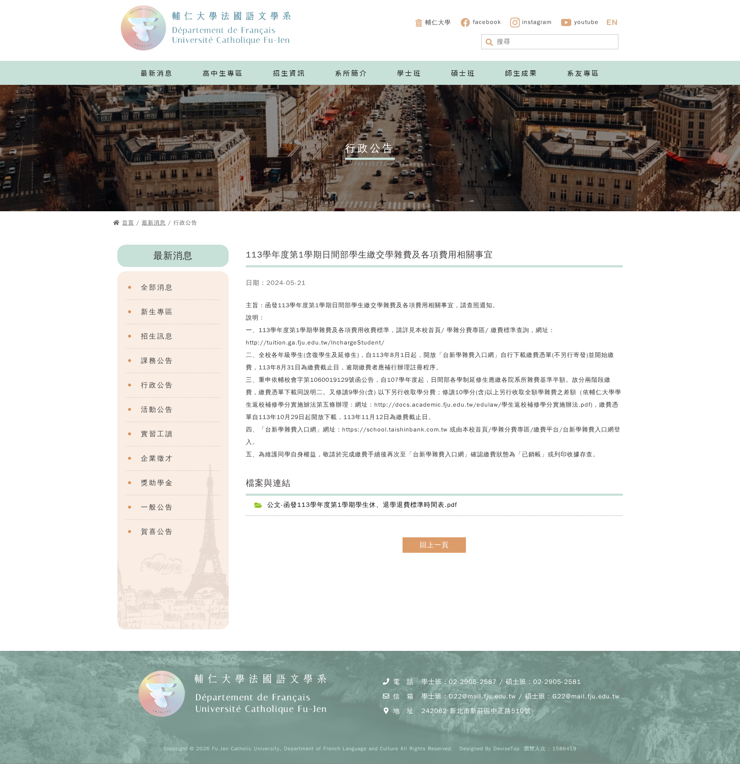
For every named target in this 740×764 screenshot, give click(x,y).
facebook (487, 22)
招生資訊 (289, 73)
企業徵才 (157, 458)
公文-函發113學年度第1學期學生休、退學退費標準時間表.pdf (362, 505)
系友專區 (583, 73)
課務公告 (157, 361)
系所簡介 (351, 73)
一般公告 (157, 507)
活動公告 (157, 409)
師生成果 (521, 73)
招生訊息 (157, 336)
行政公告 (157, 385)
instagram (537, 22)
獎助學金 (157, 483)
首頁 (128, 222)
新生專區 (157, 312)
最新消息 (156, 73)
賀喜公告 (157, 531)
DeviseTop (506, 748)
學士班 (409, 73)
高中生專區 (223, 73)
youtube (586, 22)
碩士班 (463, 73)
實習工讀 (157, 434)
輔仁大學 (438, 22)
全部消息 (157, 287)
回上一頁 (434, 545)
